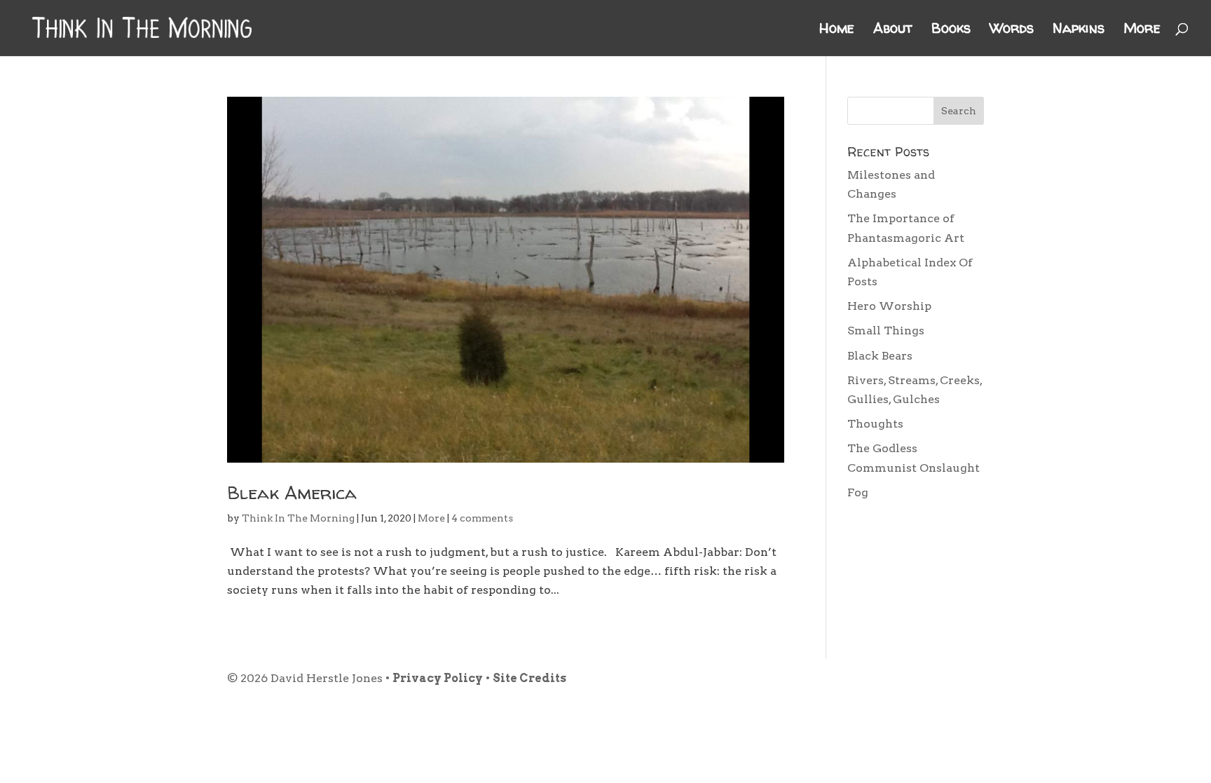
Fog (857, 492)
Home (836, 30)
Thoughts (875, 423)
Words (1012, 30)
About (892, 30)
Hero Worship (889, 306)
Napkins (1078, 30)
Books (951, 30)
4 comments (482, 518)
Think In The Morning (298, 518)
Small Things (885, 330)
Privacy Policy (437, 678)
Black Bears (879, 355)
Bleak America (292, 492)
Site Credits (529, 678)
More (1142, 30)
